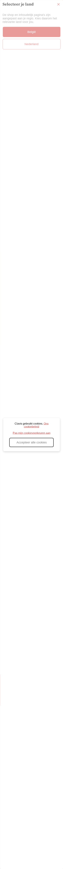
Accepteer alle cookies (31, 442)
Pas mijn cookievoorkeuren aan (31, 432)
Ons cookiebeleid (36, 425)
